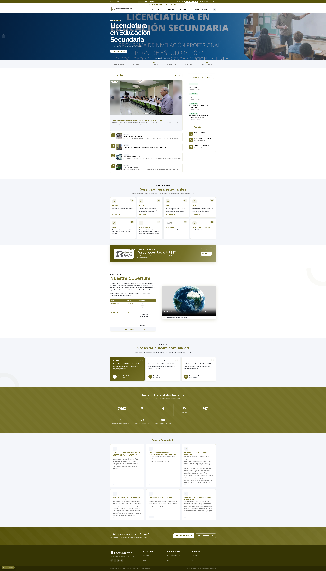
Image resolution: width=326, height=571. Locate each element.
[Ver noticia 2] (145, 113)
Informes (145, 558)
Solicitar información (184, 535)
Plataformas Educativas (207, 1)
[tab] (156, 58)
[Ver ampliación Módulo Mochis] (119, 157)
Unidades (171, 9)
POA (168, 558)
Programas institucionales (199, 9)
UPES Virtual (195, 558)
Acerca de (161, 9)
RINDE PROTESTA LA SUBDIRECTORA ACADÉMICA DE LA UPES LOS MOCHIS (144, 147)
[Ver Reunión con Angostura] (119, 167)
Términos (199, 568)
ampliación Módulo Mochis (132, 156)
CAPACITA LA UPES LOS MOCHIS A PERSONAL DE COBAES (132, 120)
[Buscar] (214, 9)
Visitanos (205, 253)
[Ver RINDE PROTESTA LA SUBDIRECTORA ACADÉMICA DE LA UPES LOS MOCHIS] (119, 147)
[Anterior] (3, 36)
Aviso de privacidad (191, 568)
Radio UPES (194, 555)
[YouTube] (180, 2)
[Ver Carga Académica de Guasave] (119, 136)
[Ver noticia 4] (148, 113)
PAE (168, 560)
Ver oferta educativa (205, 535)
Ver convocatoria (119, 56)
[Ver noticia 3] (147, 113)
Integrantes (146, 555)
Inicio (153, 9)
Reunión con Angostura (131, 167)
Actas (144, 560)
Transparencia (182, 9)
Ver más (177, 75)
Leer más (114, 128)
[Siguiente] (322, 36)
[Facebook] (175, 2)
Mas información (136, 56)
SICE (193, 560)
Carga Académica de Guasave (132, 136)
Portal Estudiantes (191, 1)
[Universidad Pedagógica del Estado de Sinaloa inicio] (122, 9)
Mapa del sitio (213, 568)
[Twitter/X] (177, 2)
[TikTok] (182, 2)
